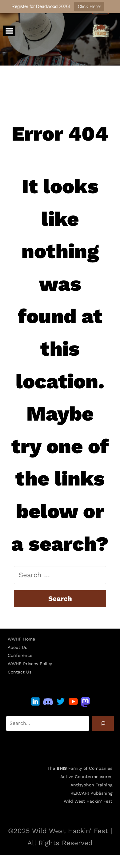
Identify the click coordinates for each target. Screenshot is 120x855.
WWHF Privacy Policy (30, 663)
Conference (20, 655)
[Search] (103, 723)
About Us (17, 647)
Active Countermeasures (86, 776)
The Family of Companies (79, 768)
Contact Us (19, 671)
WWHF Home (21, 639)
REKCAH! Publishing (91, 793)
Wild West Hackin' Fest (88, 801)
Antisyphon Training (91, 784)
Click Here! (89, 6)
